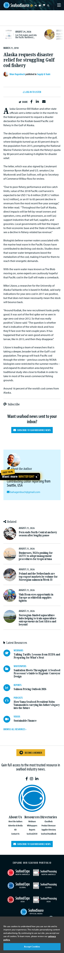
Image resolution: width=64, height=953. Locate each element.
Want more (18, 476)
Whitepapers (32, 825)
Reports (32, 829)
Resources (32, 817)
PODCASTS (18, 697)
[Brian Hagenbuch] (6, 74)
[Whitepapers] (8, 668)
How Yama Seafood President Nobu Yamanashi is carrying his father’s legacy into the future (37, 705)
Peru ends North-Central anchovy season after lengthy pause (38, 533)
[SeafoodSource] (16, 5)
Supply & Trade (43, 74)
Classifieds (49, 821)
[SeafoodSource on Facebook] (27, 779)
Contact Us (15, 833)
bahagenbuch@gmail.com (25, 492)
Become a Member (33, 752)
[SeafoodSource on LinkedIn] (36, 779)
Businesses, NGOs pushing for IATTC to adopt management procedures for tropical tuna (36, 556)
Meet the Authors (15, 821)
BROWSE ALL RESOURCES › (14, 729)
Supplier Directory (48, 829)
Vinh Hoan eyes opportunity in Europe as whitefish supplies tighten (36, 598)
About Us (15, 817)
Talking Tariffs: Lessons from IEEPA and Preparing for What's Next (37, 656)
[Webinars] (8, 653)
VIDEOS (17, 716)
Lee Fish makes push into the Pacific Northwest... (26, 36)
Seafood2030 (32, 833)
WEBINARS (18, 650)
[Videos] (8, 719)
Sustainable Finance (25, 721)
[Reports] (8, 687)
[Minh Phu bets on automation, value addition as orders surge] (49, 34)
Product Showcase (48, 825)
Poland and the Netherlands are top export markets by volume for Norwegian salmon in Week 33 (38, 577)
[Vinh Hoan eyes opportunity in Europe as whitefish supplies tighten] (9, 595)
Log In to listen (33, 92)
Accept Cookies (32, 946)
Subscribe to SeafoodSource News (33, 430)
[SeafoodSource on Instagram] (31, 779)
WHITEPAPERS (20, 666)
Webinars (32, 821)
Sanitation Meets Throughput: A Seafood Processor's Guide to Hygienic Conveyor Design (37, 673)
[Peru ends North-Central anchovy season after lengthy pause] (9, 533)
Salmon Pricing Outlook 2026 (30, 689)
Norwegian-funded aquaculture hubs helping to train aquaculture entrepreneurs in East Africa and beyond (37, 619)
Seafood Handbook (48, 833)
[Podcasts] (8, 700)
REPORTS (18, 685)
